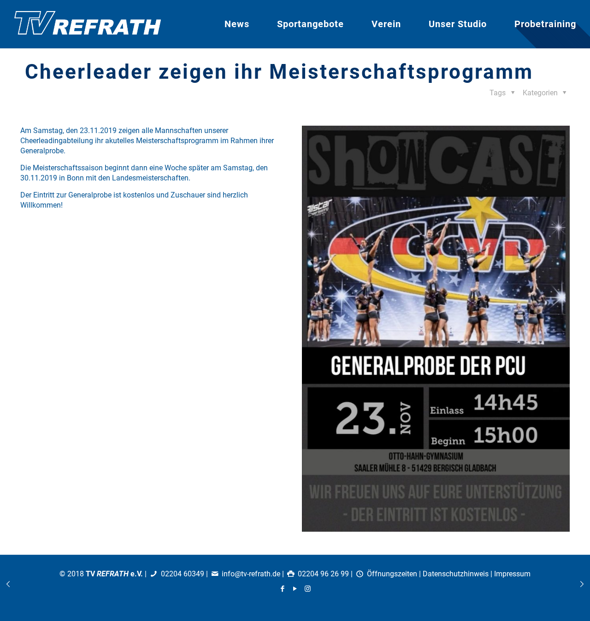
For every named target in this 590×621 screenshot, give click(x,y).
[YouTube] (295, 589)
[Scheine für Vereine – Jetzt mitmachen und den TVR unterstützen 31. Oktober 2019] (8, 584)
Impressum (512, 573)
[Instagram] (308, 589)
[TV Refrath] (87, 24)
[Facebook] (283, 589)
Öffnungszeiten (392, 573)
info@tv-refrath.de (251, 573)
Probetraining (545, 23)
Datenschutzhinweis (456, 573)
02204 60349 (182, 573)
